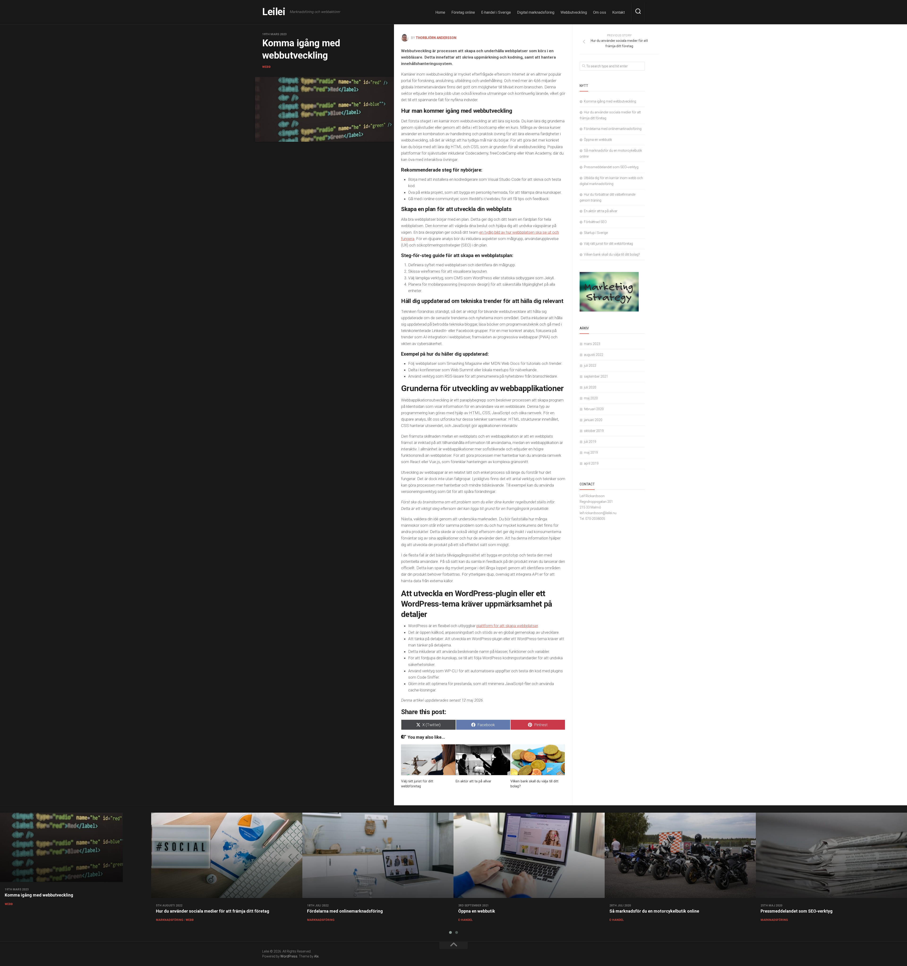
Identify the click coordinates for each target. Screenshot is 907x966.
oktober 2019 (594, 431)
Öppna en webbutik (598, 140)
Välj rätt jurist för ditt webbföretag (608, 244)
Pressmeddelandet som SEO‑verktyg (611, 167)
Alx (316, 956)
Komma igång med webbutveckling (610, 101)
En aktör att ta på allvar (473, 781)
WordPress (288, 956)
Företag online (463, 12)
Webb (266, 67)
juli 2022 (590, 365)
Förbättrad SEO (595, 222)
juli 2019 (590, 442)
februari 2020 (594, 409)
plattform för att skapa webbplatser (507, 625)
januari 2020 (593, 420)
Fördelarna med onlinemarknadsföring (613, 129)
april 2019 (591, 463)
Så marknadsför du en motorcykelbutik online (654, 911)
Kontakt (618, 12)
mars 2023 (592, 344)
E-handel (465, 920)
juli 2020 (590, 387)
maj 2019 (591, 452)
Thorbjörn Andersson (436, 38)
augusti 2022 (593, 355)
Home (440, 12)
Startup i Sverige (596, 233)
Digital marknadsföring (535, 12)
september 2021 (596, 376)
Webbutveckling (573, 12)
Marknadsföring (169, 920)
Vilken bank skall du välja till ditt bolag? (612, 254)
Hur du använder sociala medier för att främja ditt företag (212, 911)
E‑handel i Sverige (496, 12)
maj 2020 (591, 398)
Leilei (273, 11)
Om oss (599, 12)
